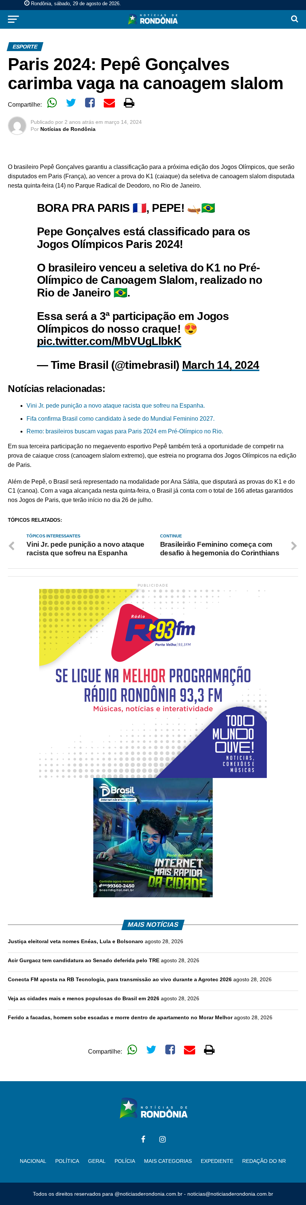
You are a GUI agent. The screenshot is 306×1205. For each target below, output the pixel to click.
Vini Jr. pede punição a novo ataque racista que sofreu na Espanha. (115, 405)
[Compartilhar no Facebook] (90, 102)
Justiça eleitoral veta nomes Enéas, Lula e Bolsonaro (75, 941)
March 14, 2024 (220, 364)
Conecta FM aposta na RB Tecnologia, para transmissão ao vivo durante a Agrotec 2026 (120, 979)
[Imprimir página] (129, 102)
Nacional (33, 1161)
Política (67, 1161)
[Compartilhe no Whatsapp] (52, 102)
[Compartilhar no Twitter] (71, 102)
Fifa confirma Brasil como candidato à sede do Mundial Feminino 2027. (120, 418)
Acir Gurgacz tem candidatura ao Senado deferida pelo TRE (83, 960)
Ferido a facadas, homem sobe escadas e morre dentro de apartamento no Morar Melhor (120, 1017)
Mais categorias (168, 1161)
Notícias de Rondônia (68, 129)
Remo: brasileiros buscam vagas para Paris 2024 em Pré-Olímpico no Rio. (124, 431)
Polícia (125, 1161)
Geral (97, 1161)
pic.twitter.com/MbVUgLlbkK (109, 341)
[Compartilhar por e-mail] (109, 102)
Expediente (217, 1161)
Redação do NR (264, 1161)
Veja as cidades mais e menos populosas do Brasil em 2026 (83, 998)
